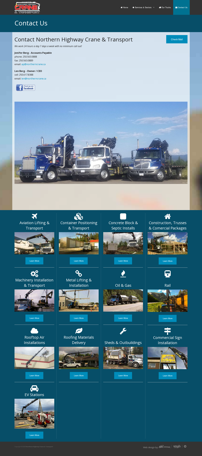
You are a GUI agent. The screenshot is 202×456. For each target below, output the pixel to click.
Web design (149, 447)
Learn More (34, 260)
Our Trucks (166, 7)
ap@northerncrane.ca (33, 64)
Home (125, 7)
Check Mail (177, 39)
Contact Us (182, 7)
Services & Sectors (143, 7)
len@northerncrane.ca (33, 78)
